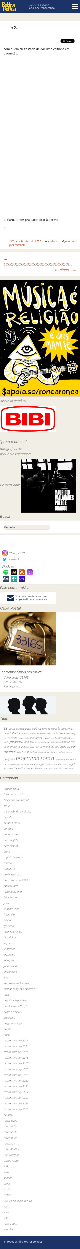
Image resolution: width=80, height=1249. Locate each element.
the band (62, 764)
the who (38, 768)
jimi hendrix (16, 742)
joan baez (71, 241)
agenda (8, 817)
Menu (75, 6)
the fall (71, 764)
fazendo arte (11, 886)
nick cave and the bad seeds (50, 746)
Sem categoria (11, 1155)
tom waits (49, 768)
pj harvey (54, 752)
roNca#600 (10, 1138)
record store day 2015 (16, 1052)
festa (6, 903)
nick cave (29, 746)
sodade (8, 1178)
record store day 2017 (16, 1063)
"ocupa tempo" (12, 788)
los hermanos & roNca (16, 983)
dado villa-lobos (44, 733)
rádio (7, 1034)
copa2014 (9, 868)
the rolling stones (24, 768)
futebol (7, 920)
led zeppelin (40, 742)
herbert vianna (62, 738)
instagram (9, 954)
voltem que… (11, 1223)
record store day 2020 (16, 1080)
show (7, 1172)
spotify (7, 1183)
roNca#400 (10, 1126)
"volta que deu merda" (16, 800)
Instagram (16, 552)
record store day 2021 (16, 1086)
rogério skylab (45, 764)
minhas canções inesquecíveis (20, 989)
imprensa (9, 943)
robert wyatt (15, 764)
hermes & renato (13, 931)
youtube (53, 241)
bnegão (28, 728)
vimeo (7, 1212)
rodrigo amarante (29, 764)
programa (9, 759)
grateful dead (48, 738)
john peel (29, 742)
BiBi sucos (9, 728)
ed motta (12, 738)
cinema (8, 863)
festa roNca (35, 738)
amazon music (12, 823)
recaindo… (65, 269)
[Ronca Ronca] (9, 7)
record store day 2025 (16, 1109)
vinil (6, 1218)
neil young (19, 746)
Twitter (13, 558)
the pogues (8, 768)
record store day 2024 (16, 1103)
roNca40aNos (11, 1149)
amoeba (8, 828)
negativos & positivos (15, 1000)
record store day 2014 (16, 1046)
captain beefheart (13, 857)
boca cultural (11, 846)
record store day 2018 (16, 1069)
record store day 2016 (16, 1057)
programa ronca (35, 758)
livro (6, 977)
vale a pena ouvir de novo (18, 1200)
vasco (7, 1206)
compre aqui (10, 484)
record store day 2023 (16, 1097)
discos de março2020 (16, 880)
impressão (9, 949)
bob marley (51, 728)
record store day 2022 (16, 1092)
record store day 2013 (16, 1040)
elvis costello (23, 738)
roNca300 (9, 1143)
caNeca (14, 733)
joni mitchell (17, 245)
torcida (8, 1189)
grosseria (9, 926)
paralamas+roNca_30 (16, 1006)
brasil (7, 851)
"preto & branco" (13, 794)
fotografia (9, 914)
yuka (71, 768)
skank (55, 764)
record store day (62, 759)
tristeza (8, 1195)
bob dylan (39, 728)
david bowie (58, 733)
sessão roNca (11, 1160)
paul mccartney (41, 752)
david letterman (12, 874)
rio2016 (8, 1115)
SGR (6, 1166)
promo (7, 1029)
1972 (7, 805)
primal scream (65, 752)
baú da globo (11, 840)
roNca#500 (10, 1132)
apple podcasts (12, 834)
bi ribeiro (20, 728)
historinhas (10, 937)
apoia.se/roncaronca (42, 8)
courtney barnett (28, 733)
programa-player (13, 1023)
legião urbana (54, 742)
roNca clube (10, 1120)
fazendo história (13, 891)
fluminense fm (11, 909)
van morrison (61, 768)
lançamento (10, 971)
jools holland (11, 966)
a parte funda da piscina (17, 811)
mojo (6, 994)
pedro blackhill (12, 1012)
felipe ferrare (10, 897)
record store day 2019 (16, 1075)
